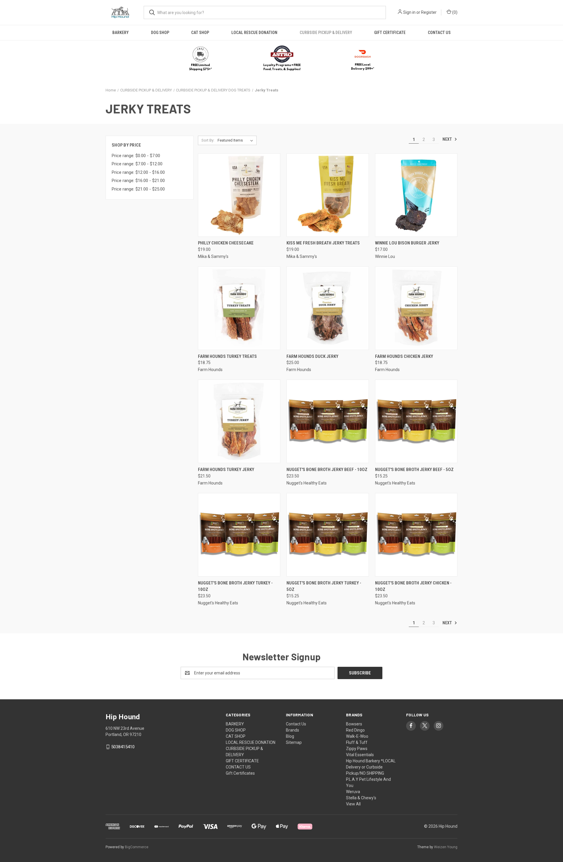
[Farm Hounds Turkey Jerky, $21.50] (239, 421)
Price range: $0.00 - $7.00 (136, 155)
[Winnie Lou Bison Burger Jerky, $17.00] (416, 195)
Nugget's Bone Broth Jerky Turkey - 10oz (235, 586)
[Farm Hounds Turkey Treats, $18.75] (239, 308)
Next (447, 139)
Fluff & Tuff (356, 742)
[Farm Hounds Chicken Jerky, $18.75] (416, 308)
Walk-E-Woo (357, 736)
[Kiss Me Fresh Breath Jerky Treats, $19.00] (328, 195)
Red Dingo (355, 730)
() (454, 12)
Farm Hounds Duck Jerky (312, 356)
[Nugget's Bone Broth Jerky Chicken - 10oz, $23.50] (416, 534)
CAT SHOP (200, 32)
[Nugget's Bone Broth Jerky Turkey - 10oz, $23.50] (239, 534)
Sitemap (294, 742)
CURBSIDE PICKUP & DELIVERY (326, 32)
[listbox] (236, 140)
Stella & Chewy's (361, 797)
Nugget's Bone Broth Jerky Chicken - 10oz (413, 586)
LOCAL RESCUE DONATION (254, 32)
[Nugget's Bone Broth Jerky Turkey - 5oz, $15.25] (328, 534)
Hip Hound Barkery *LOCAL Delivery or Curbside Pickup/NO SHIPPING (371, 767)
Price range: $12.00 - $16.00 (138, 172)
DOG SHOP (160, 32)
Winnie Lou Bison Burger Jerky (407, 243)
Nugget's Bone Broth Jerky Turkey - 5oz (323, 586)
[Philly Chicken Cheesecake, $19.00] (239, 195)
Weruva (353, 791)
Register (429, 12)
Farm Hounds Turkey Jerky (226, 469)
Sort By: (207, 140)
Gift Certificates (240, 773)
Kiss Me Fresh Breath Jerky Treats (323, 243)
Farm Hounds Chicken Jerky (404, 356)
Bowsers (354, 724)
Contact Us (296, 724)
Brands (292, 730)
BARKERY (120, 32)
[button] (281, 58)
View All (353, 804)
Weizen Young (445, 847)
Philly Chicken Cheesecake (226, 243)
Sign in (409, 12)
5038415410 (123, 746)
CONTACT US (439, 32)
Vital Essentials (360, 754)
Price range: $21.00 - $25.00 (138, 189)
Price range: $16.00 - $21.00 (138, 180)
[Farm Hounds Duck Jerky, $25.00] (328, 308)
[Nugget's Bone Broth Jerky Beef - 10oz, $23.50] (328, 421)
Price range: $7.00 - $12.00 (137, 163)
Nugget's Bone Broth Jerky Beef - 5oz (414, 469)
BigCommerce (136, 847)
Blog (290, 736)
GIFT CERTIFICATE (390, 32)
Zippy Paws (356, 748)
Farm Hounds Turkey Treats (227, 356)
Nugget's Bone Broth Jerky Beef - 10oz (326, 469)
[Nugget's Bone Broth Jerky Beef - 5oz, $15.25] (416, 421)
